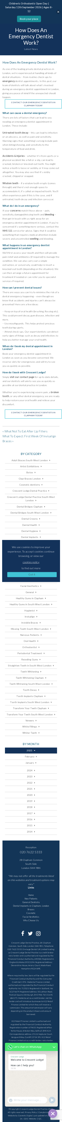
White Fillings (29, 726)
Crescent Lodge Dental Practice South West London (31, 499)
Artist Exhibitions (29, 466)
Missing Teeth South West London (30, 628)
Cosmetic (31, 913)
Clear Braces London (30, 478)
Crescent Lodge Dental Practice (30, 490)
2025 (29, 750)
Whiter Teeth (29, 732)
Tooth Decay (30, 689)
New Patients (31, 898)
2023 (30, 776)
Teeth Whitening (30, 671)
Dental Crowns (30, 518)
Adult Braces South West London (30, 460)
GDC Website (30, 1119)
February (29, 756)
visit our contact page (22, 377)
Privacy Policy (31, 1112)
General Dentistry (31, 902)
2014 (30, 831)
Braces (31, 909)
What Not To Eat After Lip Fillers (25, 431)
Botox (29, 472)
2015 (30, 825)
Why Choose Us (31, 920)
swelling (34, 238)
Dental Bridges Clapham (30, 506)
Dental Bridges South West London (30, 512)
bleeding (49, 214)
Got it (31, 574)
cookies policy (31, 562)
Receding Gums (29, 659)
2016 (30, 819)
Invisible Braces (29, 622)
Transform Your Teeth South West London (30, 714)
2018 (30, 807)
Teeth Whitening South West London (29, 683)
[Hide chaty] (52, 1113)
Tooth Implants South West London (29, 702)
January (29, 762)
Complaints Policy (46, 1112)
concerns (15, 210)
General (30, 592)
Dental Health (29, 525)
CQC (39, 1119)
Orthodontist (29, 647)
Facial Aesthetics (30, 586)
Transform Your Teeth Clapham (29, 708)
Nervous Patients (29, 634)
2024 (30, 770)
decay (25, 132)
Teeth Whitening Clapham (30, 677)
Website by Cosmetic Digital (20, 1115)
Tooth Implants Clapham (29, 696)
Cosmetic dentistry (29, 484)
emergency (8, 81)
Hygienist (29, 610)
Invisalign (30, 616)
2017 (30, 813)
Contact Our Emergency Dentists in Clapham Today (33, 104)
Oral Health (30, 641)
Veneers (29, 720)
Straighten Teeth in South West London (29, 665)
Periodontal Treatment (29, 653)
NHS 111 (7, 230)
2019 (30, 801)
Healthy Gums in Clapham (29, 598)
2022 (30, 782)
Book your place (29, 18)
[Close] (58, 12)
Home (31, 895)
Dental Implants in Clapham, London (31, 906)
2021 (30, 788)
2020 (30, 795)
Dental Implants (29, 537)
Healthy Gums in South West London (30, 604)
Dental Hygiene (29, 531)
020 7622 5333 (31, 852)
